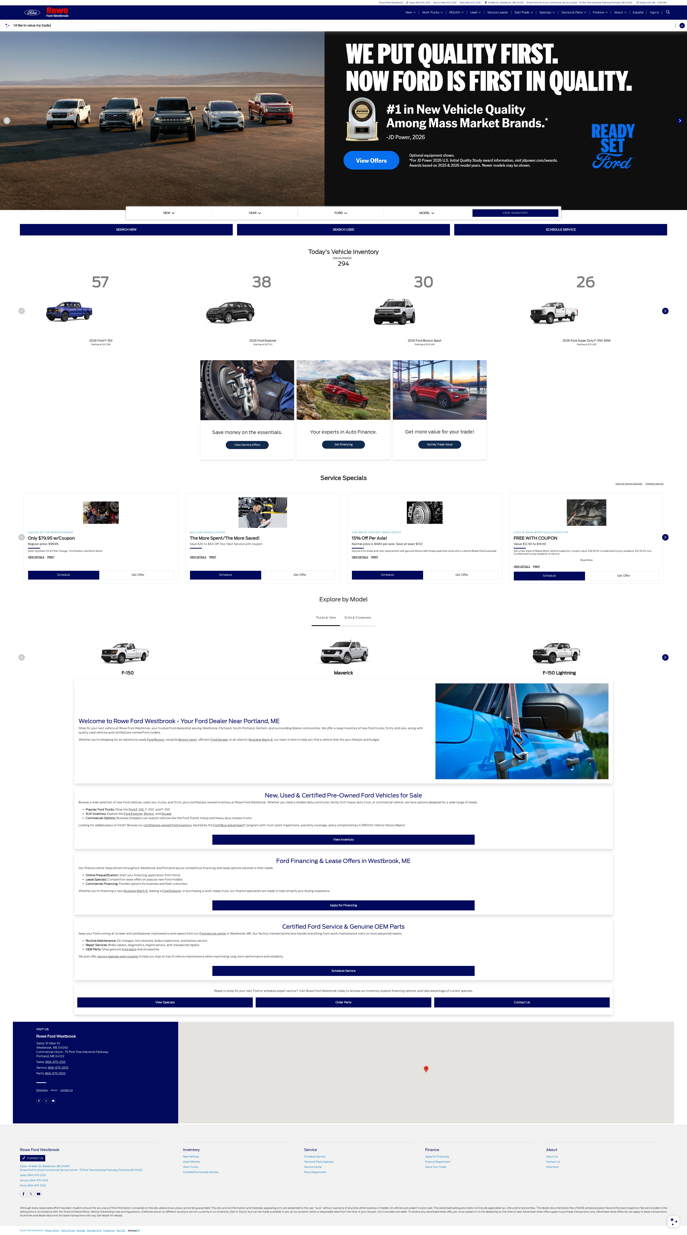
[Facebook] (39, 1100)
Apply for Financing (343, 905)
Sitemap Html (94, 1230)
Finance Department (437, 1161)
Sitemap (80, 1230)
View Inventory (343, 839)
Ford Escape (219, 739)
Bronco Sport (187, 739)
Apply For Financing (437, 1156)
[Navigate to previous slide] (2, 120)
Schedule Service (654, 483)
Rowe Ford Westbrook (32, 1230)
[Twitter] (46, 1100)
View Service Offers (247, 445)
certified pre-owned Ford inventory (167, 825)
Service (310, 1150)
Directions (42, 1090)
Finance (432, 1150)
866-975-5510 (58, 1067)
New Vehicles (191, 1156)
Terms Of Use (68, 1230)
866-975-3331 (55, 1062)
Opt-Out (120, 1230)
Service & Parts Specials (319, 1161)
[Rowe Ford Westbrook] (50, 12)
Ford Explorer (133, 814)
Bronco (149, 814)
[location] (486, 2)
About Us (552, 1156)
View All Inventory (342, 257)
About (551, 1150)
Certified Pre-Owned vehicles (200, 1172)
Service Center (313, 1167)
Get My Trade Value (440, 444)
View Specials (165, 1002)
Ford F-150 (136, 809)
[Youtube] (53, 1100)
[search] (668, 12)
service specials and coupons (118, 956)
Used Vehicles (191, 1161)
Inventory (191, 1150)
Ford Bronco (155, 739)
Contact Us (522, 1002)
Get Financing (344, 444)
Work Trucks (190, 1167)
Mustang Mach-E (261, 739)
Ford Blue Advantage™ (229, 825)
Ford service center (212, 933)
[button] (426, 1069)
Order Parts (343, 1002)
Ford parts (129, 949)
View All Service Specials (629, 483)
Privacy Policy (52, 1230)
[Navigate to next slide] (684, 120)
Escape (166, 814)
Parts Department (315, 1172)
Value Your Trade (435, 1167)
